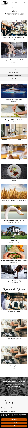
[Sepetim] (20, 2)
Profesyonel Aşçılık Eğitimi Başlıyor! (14, 37)
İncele (14, 314)
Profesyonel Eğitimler (14, 69)
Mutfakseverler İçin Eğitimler (8, 411)
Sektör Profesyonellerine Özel (14, 75)
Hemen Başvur (14, 40)
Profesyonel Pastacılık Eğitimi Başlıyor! (14, 60)
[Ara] (12, 2)
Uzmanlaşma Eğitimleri (14, 72)
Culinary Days (14, 78)
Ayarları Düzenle (14, 419)
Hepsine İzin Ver (14, 425)
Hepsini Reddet (14, 422)
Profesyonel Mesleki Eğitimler (8, 407)
